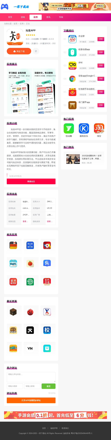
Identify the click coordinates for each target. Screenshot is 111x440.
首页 (10, 17)
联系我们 (65, 428)
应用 (36, 17)
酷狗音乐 (84, 136)
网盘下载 (21, 51)
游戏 (23, 17)
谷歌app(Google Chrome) (90, 76)
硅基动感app (84, 49)
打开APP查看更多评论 (31, 400)
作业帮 (82, 36)
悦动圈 (69, 136)
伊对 (81, 62)
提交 (48, 386)
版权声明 (54, 428)
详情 (101, 39)
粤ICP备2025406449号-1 (81, 433)
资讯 (48, 17)
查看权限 (26, 221)
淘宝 (99, 136)
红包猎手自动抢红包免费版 (91, 89)
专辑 (61, 17)
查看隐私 (50, 221)
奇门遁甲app (84, 102)
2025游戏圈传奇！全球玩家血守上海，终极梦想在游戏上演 (91, 159)
